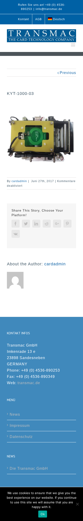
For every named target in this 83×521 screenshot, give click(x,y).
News (15, 414)
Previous (68, 73)
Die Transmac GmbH (29, 468)
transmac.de (29, 383)
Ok (43, 514)
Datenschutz (21, 437)
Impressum (20, 426)
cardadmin (19, 181)
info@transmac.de (49, 9)
